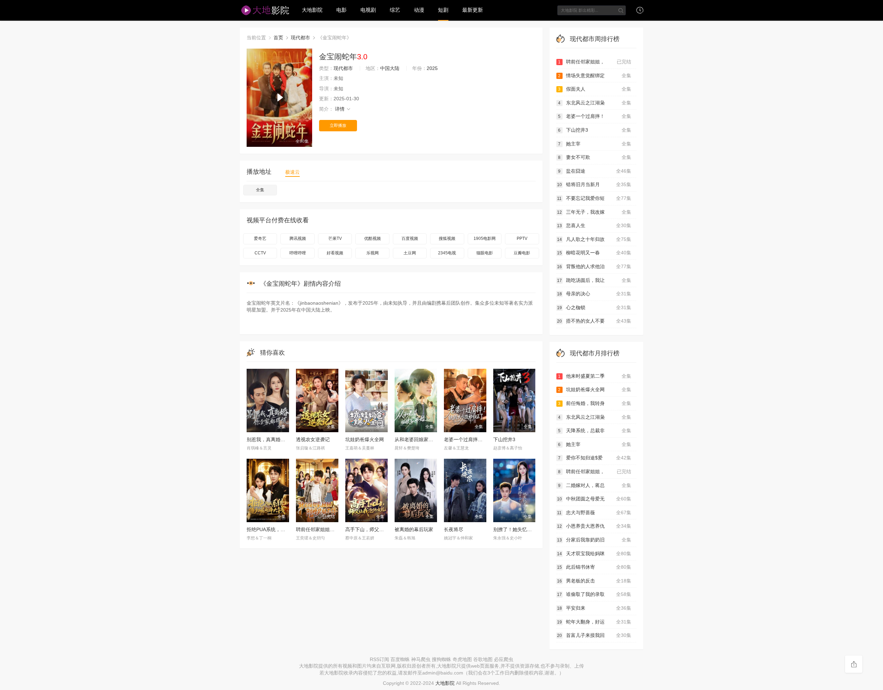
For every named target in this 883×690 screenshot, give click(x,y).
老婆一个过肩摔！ (594, 116)
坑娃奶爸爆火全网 (364, 439)
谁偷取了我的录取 (594, 594)
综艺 (395, 10)
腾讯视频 (297, 238)
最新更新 (472, 10)
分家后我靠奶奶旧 (594, 539)
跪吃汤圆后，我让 (594, 280)
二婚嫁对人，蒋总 (594, 485)
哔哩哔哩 (297, 253)
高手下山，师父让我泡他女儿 (376, 529)
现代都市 (300, 37)
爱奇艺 (260, 238)
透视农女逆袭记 (313, 439)
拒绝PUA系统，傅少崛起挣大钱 (280, 529)
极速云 (292, 172)
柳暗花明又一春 (594, 252)
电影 (341, 10)
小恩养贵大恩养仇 (594, 526)
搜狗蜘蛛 (441, 659)
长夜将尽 (453, 529)
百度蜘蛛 (400, 659)
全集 (260, 189)
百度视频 (409, 238)
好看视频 (335, 253)
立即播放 (338, 125)
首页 (278, 37)
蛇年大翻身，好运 (594, 622)
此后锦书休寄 (594, 567)
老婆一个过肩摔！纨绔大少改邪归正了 (485, 439)
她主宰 (594, 143)
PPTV (522, 238)
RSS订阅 (379, 659)
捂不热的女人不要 (594, 321)
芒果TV (335, 238)
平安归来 (594, 608)
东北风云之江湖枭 (594, 102)
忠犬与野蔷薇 (594, 512)
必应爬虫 (503, 659)
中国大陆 (389, 68)
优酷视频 (372, 238)
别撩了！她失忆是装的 (517, 529)
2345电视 (447, 253)
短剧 (443, 10)
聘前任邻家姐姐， (594, 61)
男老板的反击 (594, 581)
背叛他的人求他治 (594, 266)
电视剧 (368, 10)
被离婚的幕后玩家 (414, 529)
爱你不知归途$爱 (594, 457)
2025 (432, 68)
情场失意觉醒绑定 (594, 75)
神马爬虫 (420, 659)
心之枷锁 (594, 307)
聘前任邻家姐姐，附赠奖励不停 (330, 529)
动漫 (419, 10)
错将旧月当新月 (594, 184)
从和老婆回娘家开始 (416, 439)
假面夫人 (594, 89)
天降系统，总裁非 (594, 430)
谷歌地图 (483, 659)
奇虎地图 (462, 659)
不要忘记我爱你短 (594, 198)
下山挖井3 (504, 439)
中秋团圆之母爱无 (594, 498)
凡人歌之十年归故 (594, 239)
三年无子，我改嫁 (594, 212)
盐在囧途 (594, 171)
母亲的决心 (594, 293)
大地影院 (312, 10)
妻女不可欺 (594, 157)
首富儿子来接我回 (594, 635)
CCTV (260, 253)
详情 (340, 109)
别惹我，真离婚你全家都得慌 (278, 439)
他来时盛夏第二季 (594, 376)
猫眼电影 (484, 253)
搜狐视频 (447, 238)
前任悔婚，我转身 (594, 403)
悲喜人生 (594, 225)
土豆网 (410, 253)
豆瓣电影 (522, 253)
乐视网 (372, 253)
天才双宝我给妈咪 (594, 553)
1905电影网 (485, 238)
